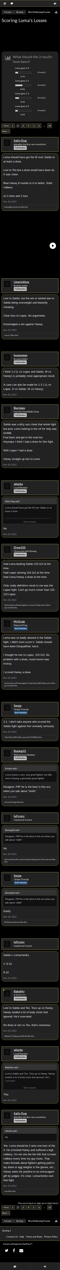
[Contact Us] (21, 1250)
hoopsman (20, 355)
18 (49, 125)
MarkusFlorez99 (11, 605)
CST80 (32, 737)
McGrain (19, 621)
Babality (19, 991)
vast (19, 207)
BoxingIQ (20, 751)
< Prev (5, 125)
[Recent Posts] (12, 3)
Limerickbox (21, 282)
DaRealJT (8, 1036)
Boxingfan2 (9, 207)
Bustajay (19, 408)
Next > (5, 131)
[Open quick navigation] (56, 12)
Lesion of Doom (34, 605)
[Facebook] (14, 1250)
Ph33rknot (8, 922)
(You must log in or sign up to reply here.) (38, 1203)
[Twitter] (6, 1250)
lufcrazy (19, 816)
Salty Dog (20, 140)
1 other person (46, 859)
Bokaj (34, 859)
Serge (17, 705)
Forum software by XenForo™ (17, 1244)
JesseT (7, 335)
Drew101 (20, 547)
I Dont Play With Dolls (37, 683)
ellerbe (18, 484)
